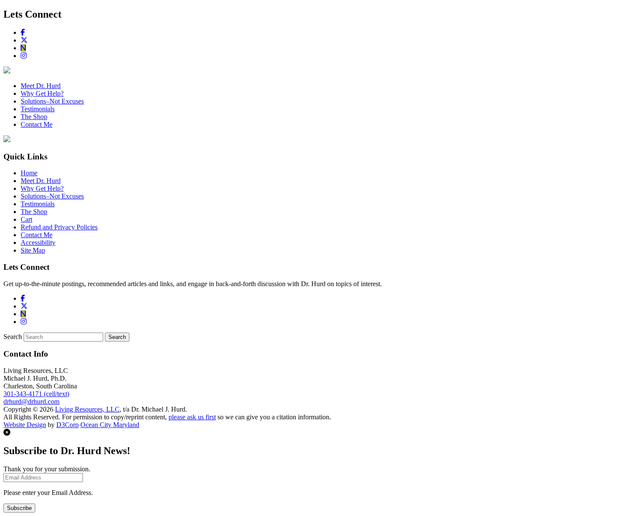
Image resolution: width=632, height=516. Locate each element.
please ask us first (192, 417)
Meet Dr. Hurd (41, 85)
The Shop (34, 116)
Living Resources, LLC (87, 409)
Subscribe (19, 508)
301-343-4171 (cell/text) (36, 393)
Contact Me (36, 124)
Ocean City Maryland (109, 424)
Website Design (24, 424)
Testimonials (38, 109)
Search (12, 336)
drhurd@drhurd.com (31, 401)
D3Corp (67, 424)
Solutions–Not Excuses (52, 101)
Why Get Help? (42, 93)
